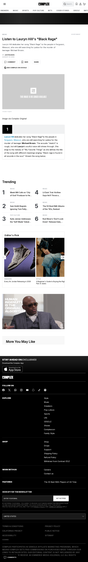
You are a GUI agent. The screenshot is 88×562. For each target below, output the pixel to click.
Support (47, 449)
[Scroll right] (62, 257)
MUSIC (15, 10)
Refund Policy (50, 457)
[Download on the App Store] (12, 368)
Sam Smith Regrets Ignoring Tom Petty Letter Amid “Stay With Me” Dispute (20, 208)
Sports (47, 414)
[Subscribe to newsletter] (61, 498)
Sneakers (8, 279)
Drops (46, 446)
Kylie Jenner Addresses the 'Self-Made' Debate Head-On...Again (20, 220)
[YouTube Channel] (27, 390)
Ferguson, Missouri (12, 140)
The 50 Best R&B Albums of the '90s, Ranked (53, 207)
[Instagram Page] (21, 390)
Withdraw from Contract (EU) (57, 461)
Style (38, 279)
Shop (46, 442)
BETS (50, 10)
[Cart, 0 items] (84, 4)
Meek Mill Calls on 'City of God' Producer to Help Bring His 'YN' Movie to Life (21, 194)
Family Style (49, 433)
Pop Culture (15, 215)
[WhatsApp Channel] (15, 390)
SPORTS (25, 10)
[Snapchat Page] (33, 390)
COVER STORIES (62, 10)
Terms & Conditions (12, 526)
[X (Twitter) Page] (9, 390)
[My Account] (80, 4)
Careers (47, 470)
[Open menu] (4, 4)
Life (45, 418)
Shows (47, 425)
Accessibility (9, 535)
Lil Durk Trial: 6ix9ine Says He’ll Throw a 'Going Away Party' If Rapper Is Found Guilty (52, 194)
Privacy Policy (39, 507)
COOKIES (5, 540)
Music (4, 34)
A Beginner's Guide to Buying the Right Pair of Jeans (51, 282)
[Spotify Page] (45, 390)
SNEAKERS (4, 10)
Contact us (48, 473)
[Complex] (44, 4)
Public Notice (52, 531)
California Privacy (12, 531)
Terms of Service (55, 507)
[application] (33, 311)
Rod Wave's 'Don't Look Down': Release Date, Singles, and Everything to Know (53, 220)
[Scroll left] (4, 257)
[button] (44, 516)
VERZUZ (76, 10)
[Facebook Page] (3, 390)
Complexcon (49, 429)
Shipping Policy (50, 453)
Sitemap (49, 535)
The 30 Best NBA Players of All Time (60, 482)
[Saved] (76, 4)
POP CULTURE (38, 10)
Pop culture (49, 410)
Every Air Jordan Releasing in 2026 (17, 281)
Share (36, 62)
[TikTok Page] (39, 390)
